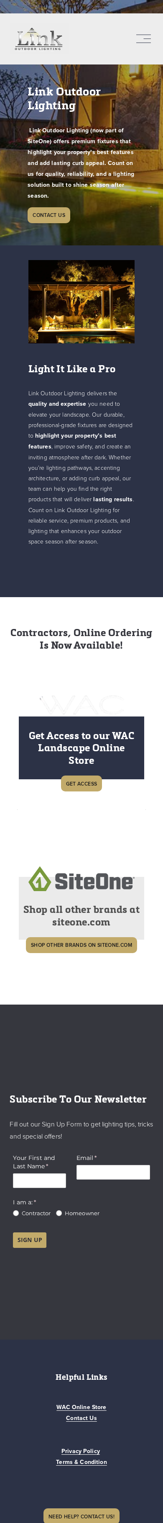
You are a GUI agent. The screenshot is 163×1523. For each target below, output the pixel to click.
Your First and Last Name (39, 1162)
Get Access (81, 783)
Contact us (49, 215)
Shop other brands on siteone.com (81, 944)
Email (100, 1158)
